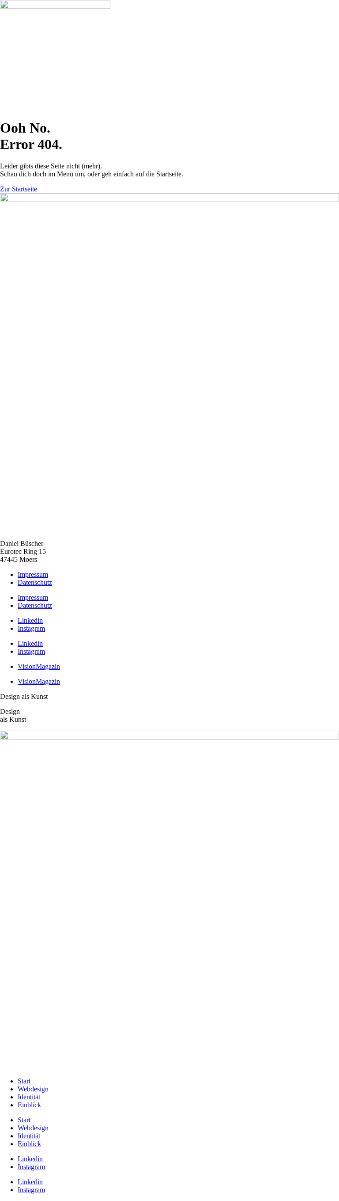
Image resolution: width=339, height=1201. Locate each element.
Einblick (29, 1105)
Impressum (33, 574)
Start (24, 1081)
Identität (29, 1097)
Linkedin (30, 620)
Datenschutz (35, 582)
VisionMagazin (39, 666)
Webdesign (33, 1089)
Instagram (31, 628)
